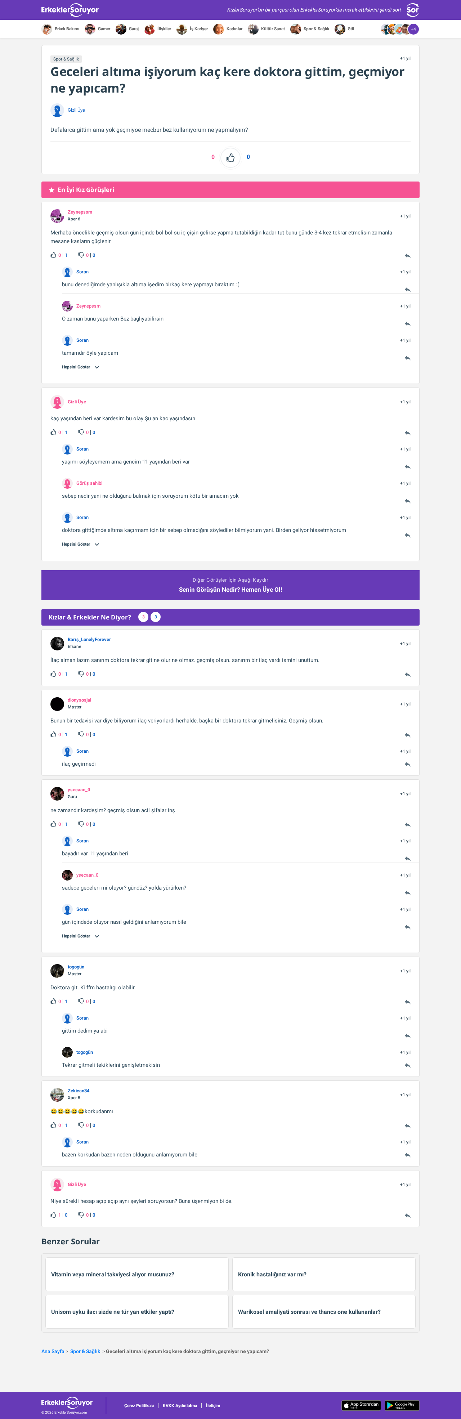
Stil (350, 28)
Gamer (103, 28)
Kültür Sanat (272, 28)
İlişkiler (163, 28)
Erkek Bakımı (66, 28)
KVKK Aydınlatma (180, 1405)
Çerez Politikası (139, 1405)
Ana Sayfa (52, 1351)
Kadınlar (233, 28)
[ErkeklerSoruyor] (73, 1403)
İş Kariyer (198, 28)
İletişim (213, 1405)
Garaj (133, 28)
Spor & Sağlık (316, 28)
